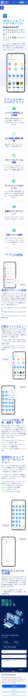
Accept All (14, 686)
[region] (14, 684)
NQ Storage (9, 647)
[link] (2, 8)
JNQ (16, 642)
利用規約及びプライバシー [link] (10, 670)
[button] (26, 2)
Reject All (14, 693)
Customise (14, 690)
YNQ (5, 642)
